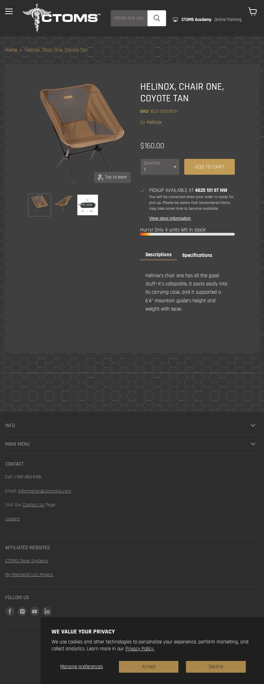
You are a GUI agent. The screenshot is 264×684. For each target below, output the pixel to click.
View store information (170, 218)
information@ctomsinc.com (44, 491)
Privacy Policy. (139, 648)
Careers (12, 519)
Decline (216, 666)
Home (11, 50)
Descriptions (158, 254)
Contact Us (33, 505)
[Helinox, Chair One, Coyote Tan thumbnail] (40, 205)
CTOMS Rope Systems (26, 561)
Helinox (154, 122)
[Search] (156, 18)
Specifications (197, 255)
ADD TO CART (209, 166)
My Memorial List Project (29, 575)
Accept (149, 666)
